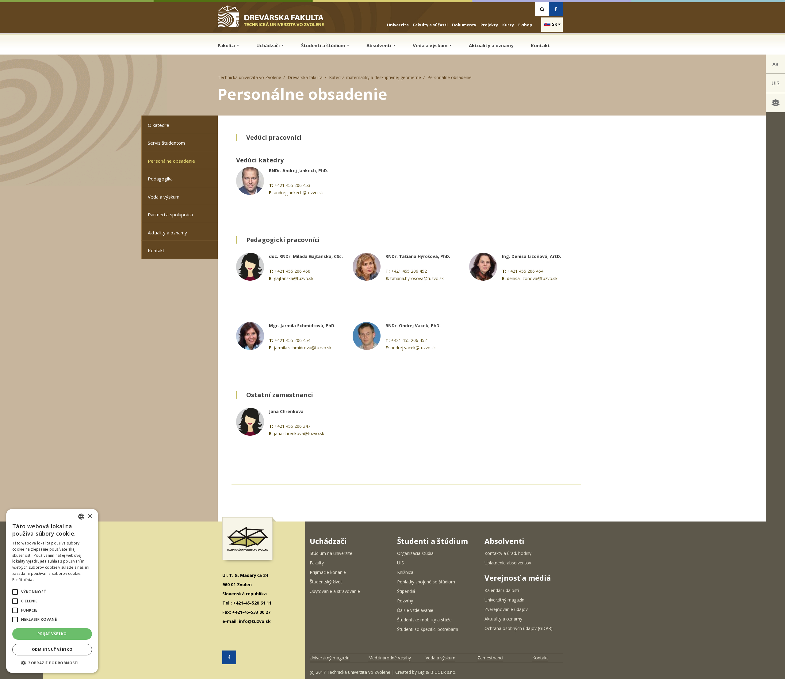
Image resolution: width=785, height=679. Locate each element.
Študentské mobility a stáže (424, 620)
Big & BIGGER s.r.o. (437, 672)
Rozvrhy (405, 601)
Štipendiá (406, 591)
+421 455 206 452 (409, 271)
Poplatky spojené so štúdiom (426, 582)
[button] (15, 592)
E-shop (525, 25)
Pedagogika (160, 179)
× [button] (89, 516)
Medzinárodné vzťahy (389, 658)
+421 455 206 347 (292, 426)
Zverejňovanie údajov (506, 609)
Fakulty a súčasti (430, 25)
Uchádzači (268, 45)
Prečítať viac (23, 579)
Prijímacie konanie (328, 572)
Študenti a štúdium (323, 45)
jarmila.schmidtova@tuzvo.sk (302, 348)
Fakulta (227, 45)
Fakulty (317, 563)
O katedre (158, 125)
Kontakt (540, 45)
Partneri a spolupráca (170, 214)
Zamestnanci (490, 658)
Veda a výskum (431, 45)
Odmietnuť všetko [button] (52, 649)
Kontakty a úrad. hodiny (507, 553)
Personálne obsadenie (171, 161)
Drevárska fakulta (305, 77)
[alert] (52, 591)
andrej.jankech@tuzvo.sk (298, 192)
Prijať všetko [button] (52, 633)
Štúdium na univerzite (331, 553)
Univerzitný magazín (504, 600)
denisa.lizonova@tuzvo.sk (532, 278)
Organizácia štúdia (415, 553)
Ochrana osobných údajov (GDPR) (518, 628)
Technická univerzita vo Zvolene (249, 77)
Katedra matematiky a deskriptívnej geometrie (375, 77)
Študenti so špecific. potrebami (427, 629)
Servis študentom (166, 143)
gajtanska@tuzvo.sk (293, 278)
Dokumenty (464, 25)
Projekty (489, 25)
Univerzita (398, 25)
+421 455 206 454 (525, 271)
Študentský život (326, 582)
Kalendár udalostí (501, 590)
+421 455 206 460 (292, 271)
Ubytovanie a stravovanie (335, 591)
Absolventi (379, 45)
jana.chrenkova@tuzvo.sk (299, 433)
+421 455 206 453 (292, 185)
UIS (775, 83)
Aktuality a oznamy (491, 45)
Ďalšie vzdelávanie (415, 610)
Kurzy (508, 25)
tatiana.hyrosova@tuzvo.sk (417, 278)
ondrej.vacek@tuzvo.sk (413, 348)
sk (554, 24)
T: (271, 185)
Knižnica (405, 572)
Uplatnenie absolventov (507, 563)
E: (271, 192)
